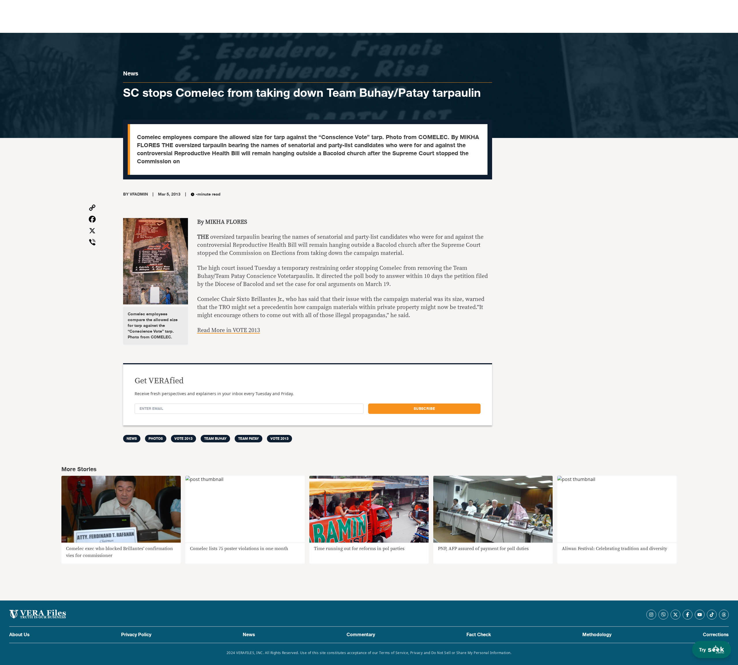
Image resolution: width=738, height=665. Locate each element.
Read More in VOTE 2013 (228, 330)
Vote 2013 (183, 439)
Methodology (596, 635)
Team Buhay (215, 439)
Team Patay (248, 439)
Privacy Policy (136, 635)
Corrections (716, 635)
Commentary (361, 635)
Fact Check (478, 635)
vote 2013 (279, 439)
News (130, 73)
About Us (19, 635)
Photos (155, 439)
